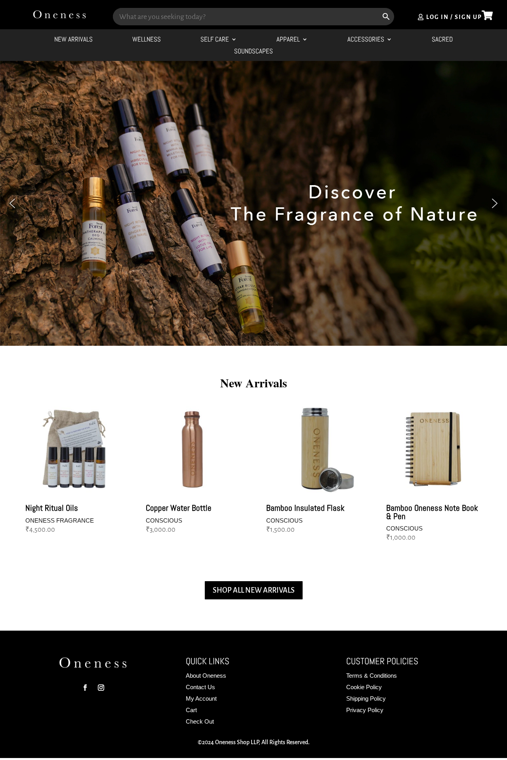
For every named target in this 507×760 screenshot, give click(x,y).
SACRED (442, 40)
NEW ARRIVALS (73, 40)
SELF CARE (214, 40)
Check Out (200, 721)
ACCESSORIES (365, 40)
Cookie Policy (364, 687)
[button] (12, 203)
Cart (191, 710)
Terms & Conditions (371, 675)
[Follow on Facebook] (85, 687)
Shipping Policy (366, 698)
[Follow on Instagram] (101, 687)
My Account (201, 698)
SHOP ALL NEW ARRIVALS (254, 590)
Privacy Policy (364, 710)
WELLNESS (146, 40)
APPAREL (288, 40)
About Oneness (206, 675)
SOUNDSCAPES (253, 51)
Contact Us (200, 687)
